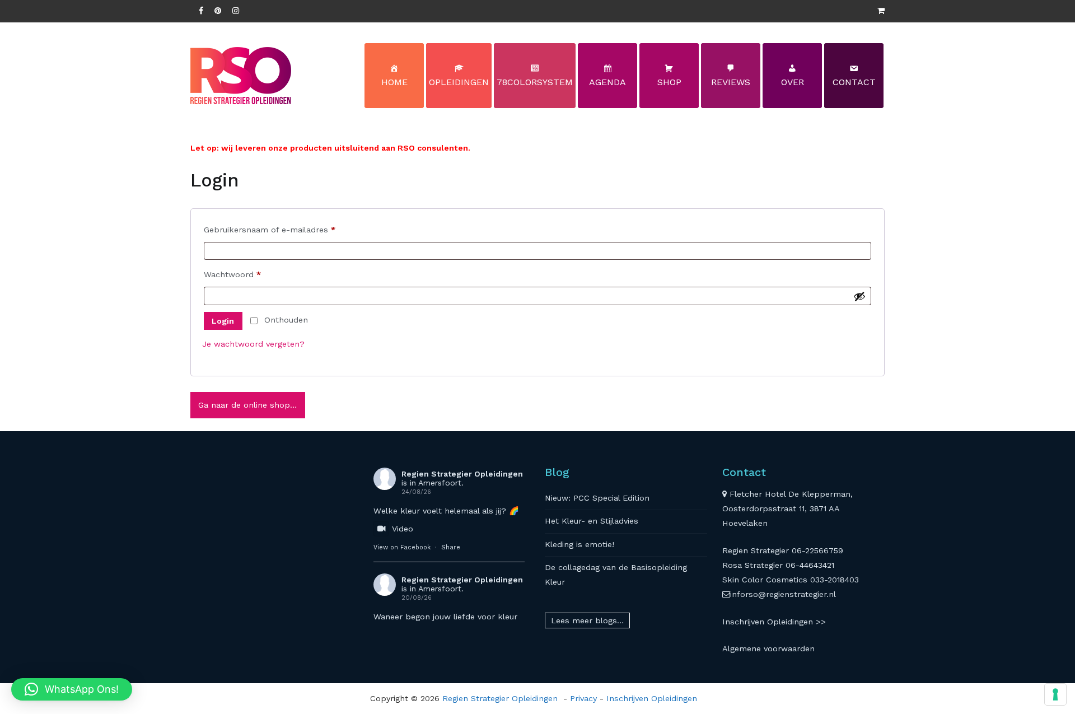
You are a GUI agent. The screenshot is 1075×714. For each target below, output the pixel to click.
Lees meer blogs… (587, 620)
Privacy (583, 698)
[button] (71, 689)
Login (223, 320)
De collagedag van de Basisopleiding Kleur (616, 574)
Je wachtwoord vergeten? (253, 343)
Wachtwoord (245, 274)
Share (450, 547)
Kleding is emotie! (579, 544)
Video (402, 528)
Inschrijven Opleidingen (651, 698)
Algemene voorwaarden (768, 648)
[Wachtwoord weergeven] (859, 296)
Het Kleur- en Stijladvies (591, 520)
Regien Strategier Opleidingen (462, 473)
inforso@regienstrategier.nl (783, 594)
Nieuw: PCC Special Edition (597, 497)
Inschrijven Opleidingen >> (774, 621)
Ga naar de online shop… (247, 404)
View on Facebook (402, 547)
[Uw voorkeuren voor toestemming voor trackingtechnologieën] (1055, 694)
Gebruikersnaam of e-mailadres (282, 229)
